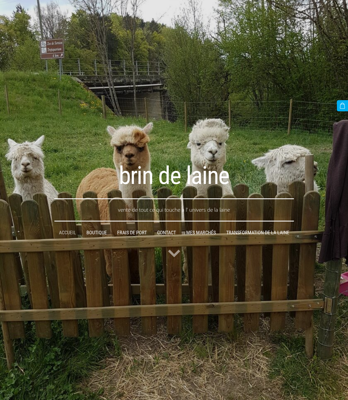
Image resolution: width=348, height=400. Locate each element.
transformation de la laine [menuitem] (257, 232)
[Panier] (342, 105)
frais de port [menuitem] (132, 232)
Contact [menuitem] (166, 232)
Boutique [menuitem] (96, 232)
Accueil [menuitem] (67, 232)
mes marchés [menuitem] (201, 232)
